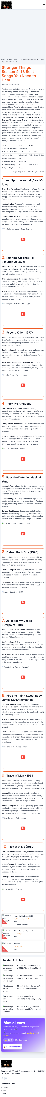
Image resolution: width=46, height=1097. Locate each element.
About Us (4, 1087)
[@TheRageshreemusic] (5, 1078)
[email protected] (13, 1074)
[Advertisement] (23, 34)
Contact (4, 1093)
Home (3, 59)
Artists (3, 1090)
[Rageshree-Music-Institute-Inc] (2, 1078)
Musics (9, 59)
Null (15, 59)
